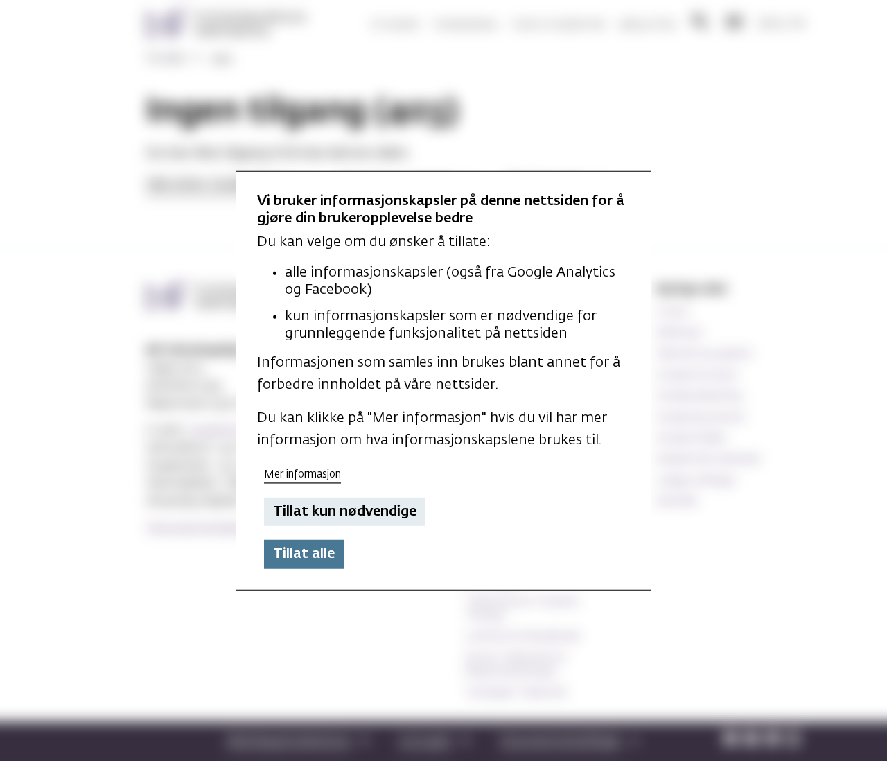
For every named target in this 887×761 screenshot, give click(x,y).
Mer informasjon (302, 474)
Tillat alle (304, 554)
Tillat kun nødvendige (344, 511)
